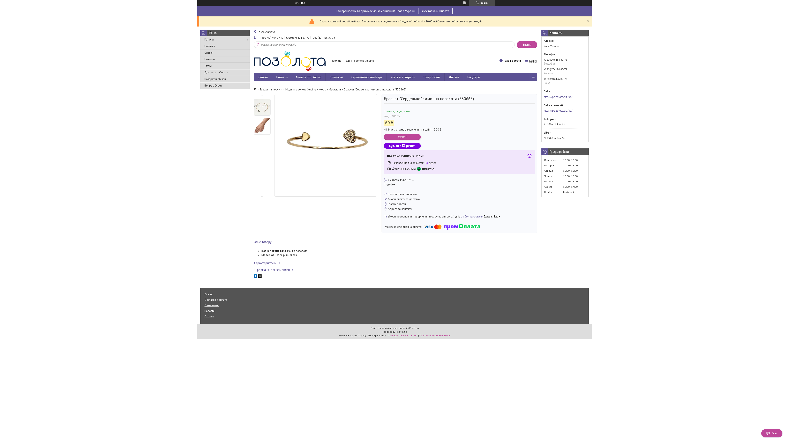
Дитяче (454, 77)
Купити (402, 137)
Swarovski (336, 77)
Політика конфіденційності (435, 335)
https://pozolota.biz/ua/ (558, 97)
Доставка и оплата (215, 300)
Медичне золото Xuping (300, 89)
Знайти (527, 44)
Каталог (209, 39)
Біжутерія (473, 77)
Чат (774, 433)
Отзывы (209, 316)
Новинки (209, 46)
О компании (211, 305)
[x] (260, 277)
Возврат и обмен (215, 79)
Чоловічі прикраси (403, 77)
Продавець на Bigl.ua (394, 331)
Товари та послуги (271, 89)
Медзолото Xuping (308, 77)
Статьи (208, 66)
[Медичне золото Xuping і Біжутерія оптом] (290, 61)
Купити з (395, 146)
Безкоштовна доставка (402, 194)
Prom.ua (414, 328)
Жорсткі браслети (330, 89)
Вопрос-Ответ (213, 85)
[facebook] (255, 277)
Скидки (208, 52)
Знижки (263, 77)
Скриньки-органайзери (366, 77)
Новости (209, 59)
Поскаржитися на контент (403, 335)
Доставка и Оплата (435, 11)
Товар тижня (431, 77)
